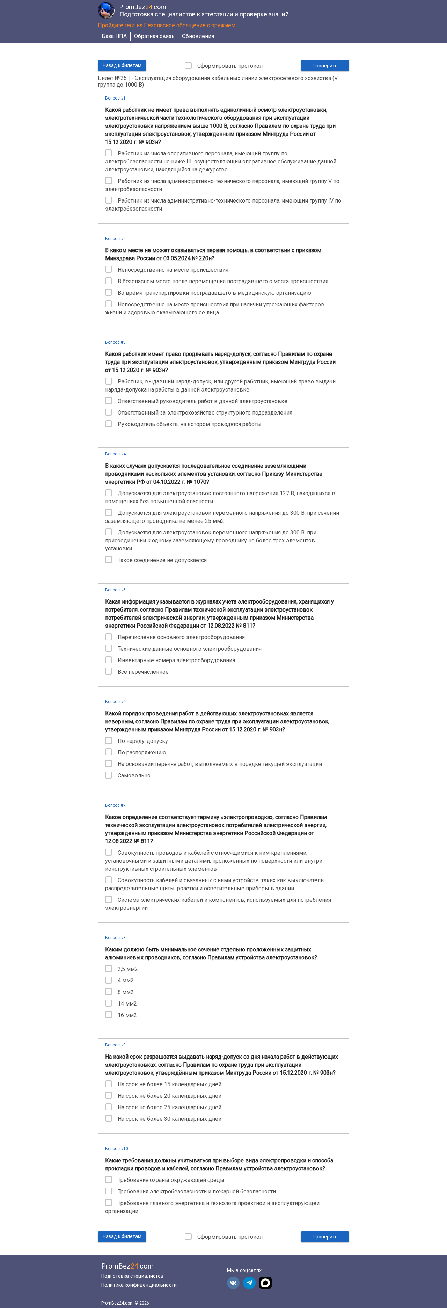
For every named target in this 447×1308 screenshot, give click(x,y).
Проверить (325, 65)
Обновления (198, 36)
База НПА (114, 36)
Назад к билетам (122, 65)
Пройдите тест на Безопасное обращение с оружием (166, 25)
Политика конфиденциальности (139, 1285)
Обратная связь (154, 36)
